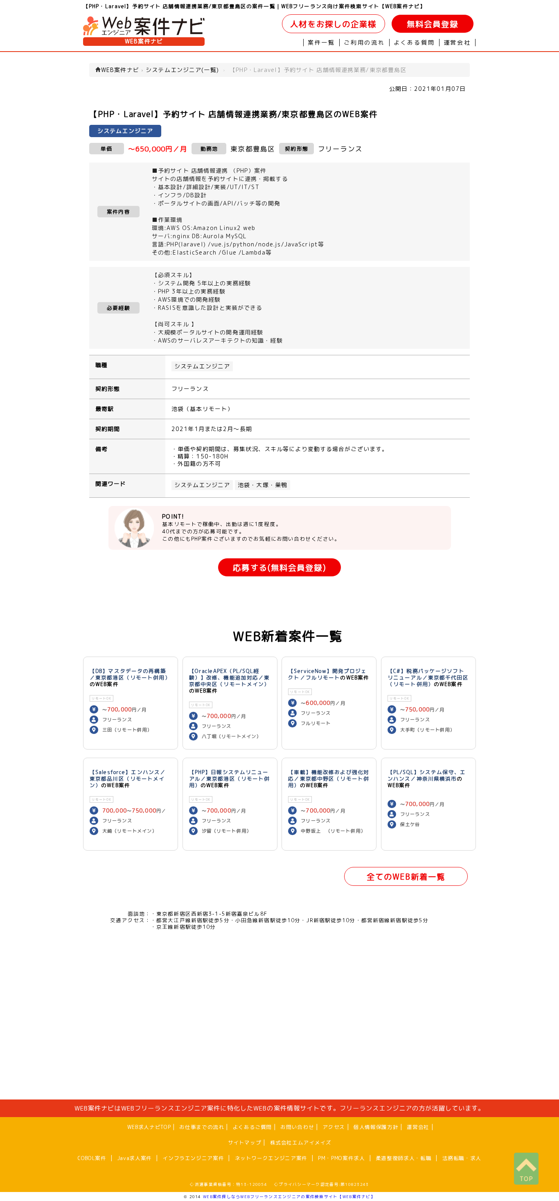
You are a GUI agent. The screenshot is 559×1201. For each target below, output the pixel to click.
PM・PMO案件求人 (341, 1158)
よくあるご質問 (252, 1127)
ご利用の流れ (364, 42)
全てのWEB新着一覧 (406, 876)
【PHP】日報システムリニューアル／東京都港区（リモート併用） (229, 778)
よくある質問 (414, 42)
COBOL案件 (92, 1158)
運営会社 (457, 42)
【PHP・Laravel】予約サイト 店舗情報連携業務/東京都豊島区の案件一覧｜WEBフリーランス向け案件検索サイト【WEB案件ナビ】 (254, 6)
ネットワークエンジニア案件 (271, 1158)
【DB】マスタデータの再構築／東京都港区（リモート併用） (130, 674)
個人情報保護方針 (376, 1127)
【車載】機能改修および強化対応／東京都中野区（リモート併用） (328, 778)
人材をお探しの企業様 (333, 24)
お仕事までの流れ (201, 1127)
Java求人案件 (134, 1158)
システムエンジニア (202, 366)
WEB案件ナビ (144, 41)
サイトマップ (244, 1142)
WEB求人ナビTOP (149, 1127)
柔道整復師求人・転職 (403, 1158)
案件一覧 (321, 42)
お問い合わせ (297, 1127)
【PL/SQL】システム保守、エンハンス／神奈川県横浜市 (427, 775)
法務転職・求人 (461, 1158)
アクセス (333, 1127)
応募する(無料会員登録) (279, 567)
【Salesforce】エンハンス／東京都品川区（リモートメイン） (128, 778)
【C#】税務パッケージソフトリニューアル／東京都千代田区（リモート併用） (428, 677)
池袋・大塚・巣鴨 (262, 485)
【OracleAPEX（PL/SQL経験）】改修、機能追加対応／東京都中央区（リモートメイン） (229, 677)
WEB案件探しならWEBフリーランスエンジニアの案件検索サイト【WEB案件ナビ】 (289, 1196)
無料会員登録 (433, 24)
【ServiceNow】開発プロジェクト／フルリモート (327, 674)
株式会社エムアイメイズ (300, 1142)
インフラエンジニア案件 (193, 1158)
